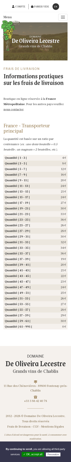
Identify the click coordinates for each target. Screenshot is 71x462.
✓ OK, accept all (32, 454)
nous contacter (13, 109)
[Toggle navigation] (63, 17)
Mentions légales (52, 427)
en (55, 6)
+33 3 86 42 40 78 (35, 401)
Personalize (53, 454)
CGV (36, 427)
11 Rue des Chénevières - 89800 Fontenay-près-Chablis (35, 388)
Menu (7, 17)
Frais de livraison (19, 427)
